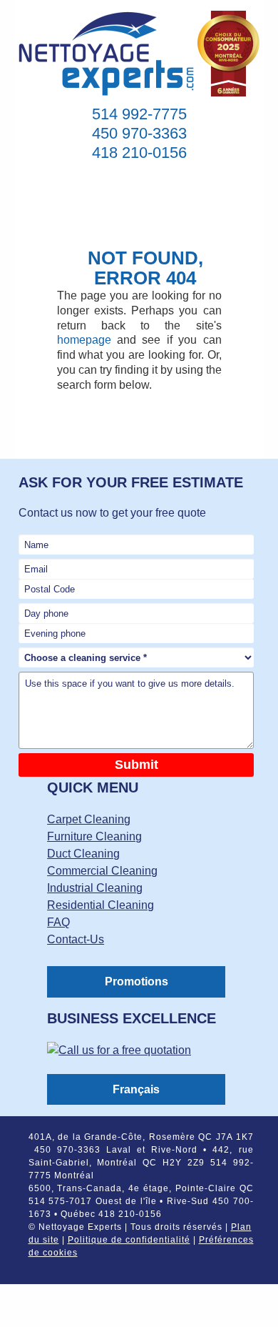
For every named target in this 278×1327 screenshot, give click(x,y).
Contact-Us (75, 939)
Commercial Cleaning (102, 871)
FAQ (58, 922)
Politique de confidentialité (129, 1240)
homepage (84, 340)
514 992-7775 (139, 114)
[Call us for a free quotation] (119, 1053)
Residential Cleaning (100, 905)
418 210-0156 (139, 152)
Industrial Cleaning (95, 888)
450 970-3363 (139, 133)
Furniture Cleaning (94, 836)
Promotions (136, 981)
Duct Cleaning (83, 854)
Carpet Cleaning (88, 819)
